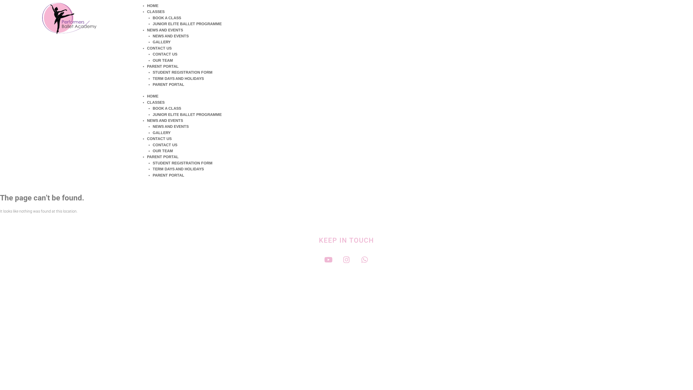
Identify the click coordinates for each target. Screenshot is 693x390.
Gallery (162, 42)
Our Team (163, 60)
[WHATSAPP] (364, 259)
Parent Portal (163, 66)
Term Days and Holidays (178, 78)
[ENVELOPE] (383, 259)
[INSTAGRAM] (346, 259)
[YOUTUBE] (328, 259)
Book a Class (167, 18)
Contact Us (159, 48)
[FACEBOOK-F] (310, 259)
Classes (156, 11)
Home (152, 6)
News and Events (165, 30)
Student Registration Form (183, 72)
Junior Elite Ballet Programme (187, 24)
